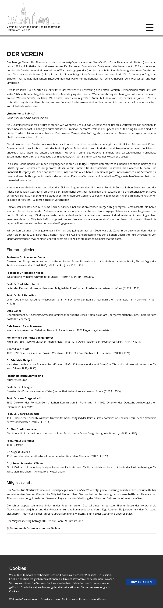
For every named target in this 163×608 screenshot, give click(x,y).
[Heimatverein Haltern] (33, 17)
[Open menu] (149, 27)
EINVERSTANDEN (141, 582)
